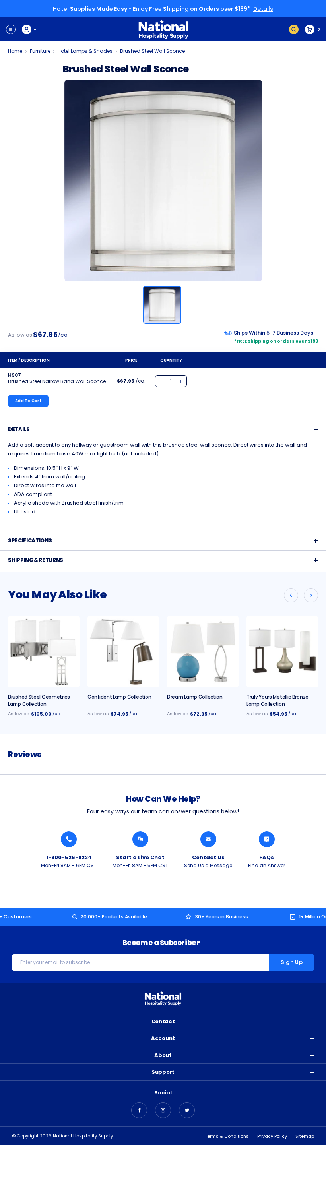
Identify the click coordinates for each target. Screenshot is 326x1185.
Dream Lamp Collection (195, 696)
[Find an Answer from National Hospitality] (267, 839)
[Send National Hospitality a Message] (208, 839)
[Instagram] (163, 1110)
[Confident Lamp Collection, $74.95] (123, 651)
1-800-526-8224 (69, 857)
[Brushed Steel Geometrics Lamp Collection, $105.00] (44, 651)
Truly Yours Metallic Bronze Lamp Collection (277, 700)
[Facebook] (139, 1110)
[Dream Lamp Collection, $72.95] (203, 651)
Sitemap (304, 1136)
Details (263, 9)
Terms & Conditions (227, 1136)
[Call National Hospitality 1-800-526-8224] (69, 839)
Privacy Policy (272, 1136)
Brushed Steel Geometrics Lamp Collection (39, 700)
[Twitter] (187, 1110)
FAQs (266, 857)
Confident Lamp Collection (119, 696)
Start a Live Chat (140, 857)
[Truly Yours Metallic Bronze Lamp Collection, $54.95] (282, 651)
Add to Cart (28, 401)
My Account (29, 29)
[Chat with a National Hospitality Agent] (140, 839)
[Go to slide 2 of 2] (291, 595)
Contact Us (208, 857)
